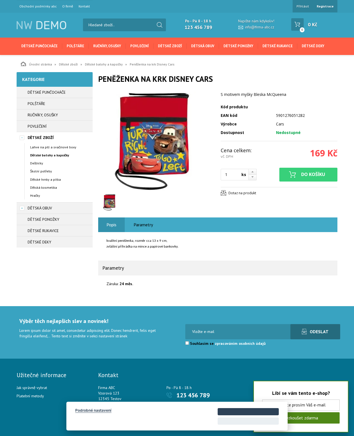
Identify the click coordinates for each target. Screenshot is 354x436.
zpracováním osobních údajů (240, 343)
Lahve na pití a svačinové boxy (53, 147)
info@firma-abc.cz (259, 27)
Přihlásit (302, 6)
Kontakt (84, 6)
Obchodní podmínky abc (38, 6)
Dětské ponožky (238, 46)
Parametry (143, 224)
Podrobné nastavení (93, 410)
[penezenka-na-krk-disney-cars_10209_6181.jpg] (156, 141)
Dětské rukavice (277, 46)
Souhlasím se (227, 343)
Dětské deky (313, 46)
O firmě (67, 6)
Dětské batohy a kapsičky (104, 64)
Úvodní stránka (40, 64)
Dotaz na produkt (242, 193)
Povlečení (139, 46)
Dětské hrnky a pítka (45, 179)
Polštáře (75, 46)
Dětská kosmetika (43, 187)
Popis (111, 224)
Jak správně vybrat (32, 387)
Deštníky (36, 163)
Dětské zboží (170, 46)
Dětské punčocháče (39, 46)
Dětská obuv (202, 46)
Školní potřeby (41, 171)
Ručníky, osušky (107, 46)
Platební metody (30, 395)
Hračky (35, 195)
